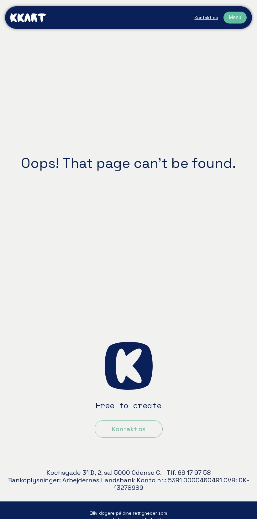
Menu (235, 17)
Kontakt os (206, 17)
